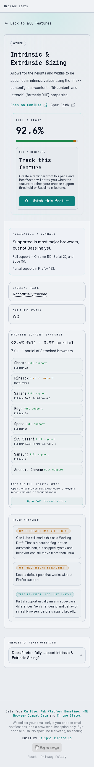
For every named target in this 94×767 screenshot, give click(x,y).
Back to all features (30, 23)
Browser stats (16, 6)
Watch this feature (51, 200)
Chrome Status (69, 715)
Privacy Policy (53, 757)
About (32, 757)
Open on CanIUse (25, 105)
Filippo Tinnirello (55, 738)
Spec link (60, 105)
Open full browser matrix (47, 501)
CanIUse (30, 711)
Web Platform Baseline (60, 711)
